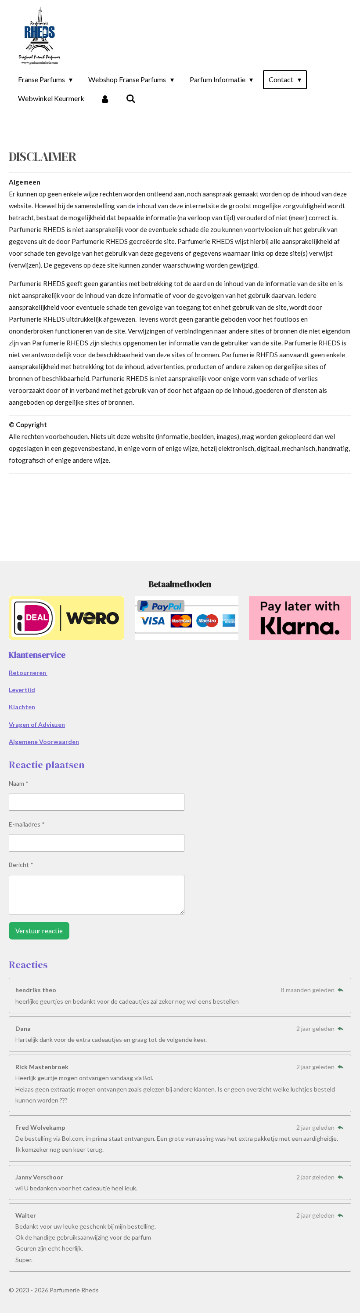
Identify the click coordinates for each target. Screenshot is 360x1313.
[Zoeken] (130, 98)
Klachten (22, 707)
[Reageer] (340, 990)
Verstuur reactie (39, 931)
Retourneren (28, 672)
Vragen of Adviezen (37, 724)
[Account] (104, 98)
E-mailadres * (27, 824)
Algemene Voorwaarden (44, 741)
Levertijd (22, 689)
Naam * (19, 783)
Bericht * (21, 864)
